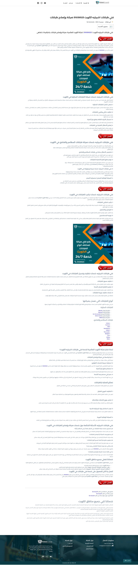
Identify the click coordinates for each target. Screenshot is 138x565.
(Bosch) (100, 310)
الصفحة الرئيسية (89, 543)
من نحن (71, 3)
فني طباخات (108, 22)
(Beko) (101, 317)
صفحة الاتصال (89, 548)
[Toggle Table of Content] (110, 26)
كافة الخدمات (89, 546)
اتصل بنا (65, 3)
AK (70, 563)
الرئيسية (85, 3)
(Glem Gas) (98, 315)
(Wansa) (100, 312)
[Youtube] (45, 3)
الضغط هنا (95, 491)
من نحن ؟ (70, 543)
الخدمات (78, 3)
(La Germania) (96, 314)
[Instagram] (41, 3)
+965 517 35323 (108, 543)
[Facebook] (38, 3)
